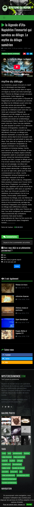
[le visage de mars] (6, 430)
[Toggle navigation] (4, 18)
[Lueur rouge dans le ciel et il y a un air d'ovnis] (26, 421)
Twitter (7, 358)
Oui (4, 255)
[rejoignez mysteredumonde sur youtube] (6, 421)
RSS (6, 362)
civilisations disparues (22, 296)
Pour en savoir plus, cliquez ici (14, 504)
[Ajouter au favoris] (24, 53)
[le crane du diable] (16, 421)
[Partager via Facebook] (28, 53)
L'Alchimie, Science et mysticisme (22, 309)
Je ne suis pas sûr (9, 262)
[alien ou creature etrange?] (6, 440)
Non (4, 257)
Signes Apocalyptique (22, 319)
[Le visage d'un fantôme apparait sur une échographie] (16, 440)
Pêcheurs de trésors (21, 285)
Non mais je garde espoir (12, 260)
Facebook (7, 355)
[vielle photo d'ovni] (26, 430)
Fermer (29, 504)
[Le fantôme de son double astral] (26, 440)
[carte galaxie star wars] (16, 430)
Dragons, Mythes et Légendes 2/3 (21, 332)
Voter (17, 266)
